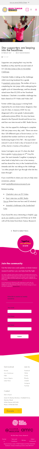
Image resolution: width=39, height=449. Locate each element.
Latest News (7, 380)
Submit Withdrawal (32, 440)
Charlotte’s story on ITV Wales (17, 194)
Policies (24, 440)
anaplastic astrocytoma (11, 83)
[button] (27, 9)
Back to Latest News (20, 231)
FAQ (5, 375)
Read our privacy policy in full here (15, 279)
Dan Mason (16, 104)
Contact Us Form (16, 286)
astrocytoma (17, 154)
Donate (6, 370)
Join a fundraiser (8, 373)
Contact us (4, 440)
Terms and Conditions (14, 440)
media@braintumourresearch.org (18, 184)
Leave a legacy (8, 378)
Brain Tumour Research (22, 435)
